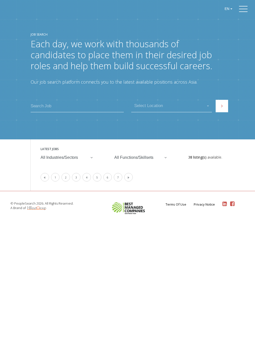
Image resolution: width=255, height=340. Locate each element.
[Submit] (222, 106)
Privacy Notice (204, 204)
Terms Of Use (176, 204)
